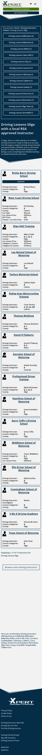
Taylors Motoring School (23, 274)
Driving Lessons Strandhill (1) (21, 113)
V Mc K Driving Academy (23, 513)
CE (29, 236)
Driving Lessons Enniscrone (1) (21, 93)
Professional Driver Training (23, 378)
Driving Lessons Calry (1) (21, 61)
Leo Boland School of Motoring (23, 253)
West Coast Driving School (23, 197)
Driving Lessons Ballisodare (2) (21, 36)
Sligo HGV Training (23, 226)
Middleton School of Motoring (24, 444)
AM (33, 307)
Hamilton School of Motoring (23, 400)
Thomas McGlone (24, 315)
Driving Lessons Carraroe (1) (21, 68)
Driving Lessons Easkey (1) (21, 87)
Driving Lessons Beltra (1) (21, 49)
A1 (27, 307)
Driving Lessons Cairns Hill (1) (21, 55)
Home (16, 28)
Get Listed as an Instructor (21, 9)
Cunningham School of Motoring (24, 491)
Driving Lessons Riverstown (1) (21, 100)
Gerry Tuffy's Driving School (24, 422)
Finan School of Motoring (24, 532)
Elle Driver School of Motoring (24, 468)
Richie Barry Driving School (24, 174)
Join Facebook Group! (21, 13)
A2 (30, 307)
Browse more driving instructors (21, 567)
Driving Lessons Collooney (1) (21, 74)
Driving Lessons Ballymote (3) (21, 42)
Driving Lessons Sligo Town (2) (21, 106)
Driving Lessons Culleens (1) (21, 81)
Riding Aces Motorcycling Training (24, 295)
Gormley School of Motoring (24, 355)
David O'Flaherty (24, 334)
